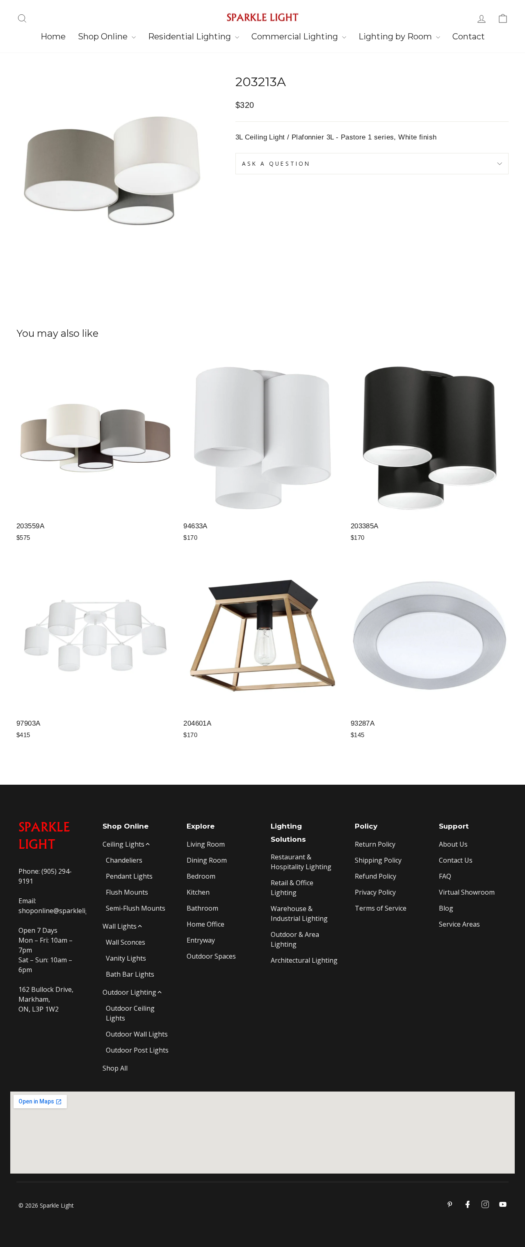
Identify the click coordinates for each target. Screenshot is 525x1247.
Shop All (115, 1068)
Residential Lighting (190, 36)
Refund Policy (375, 876)
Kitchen (198, 892)
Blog (446, 908)
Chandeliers (124, 860)
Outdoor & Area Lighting (295, 939)
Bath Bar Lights (130, 974)
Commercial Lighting (295, 36)
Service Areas (459, 924)
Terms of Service (380, 908)
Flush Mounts (127, 892)
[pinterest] (450, 1204)
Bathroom (202, 908)
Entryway (201, 940)
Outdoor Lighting (129, 992)
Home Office (205, 924)
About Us (453, 844)
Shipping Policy (378, 860)
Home (53, 36)
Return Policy (375, 844)
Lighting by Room (396, 36)
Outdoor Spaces (211, 956)
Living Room (206, 844)
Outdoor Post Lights (137, 1050)
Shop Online (104, 36)
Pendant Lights (129, 876)
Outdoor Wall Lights (137, 1034)
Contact (468, 36)
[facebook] (467, 1204)
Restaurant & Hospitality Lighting (301, 861)
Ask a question (276, 163)
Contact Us (455, 860)
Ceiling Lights (123, 844)
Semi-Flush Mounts (135, 908)
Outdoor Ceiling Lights (130, 1013)
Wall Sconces (125, 942)
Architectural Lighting (304, 960)
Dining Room (207, 860)
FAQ (445, 876)
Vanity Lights (126, 958)
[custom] (485, 1204)
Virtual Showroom (467, 892)
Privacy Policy (375, 892)
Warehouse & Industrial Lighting (299, 913)
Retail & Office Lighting (292, 887)
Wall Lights (120, 926)
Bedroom (201, 876)
